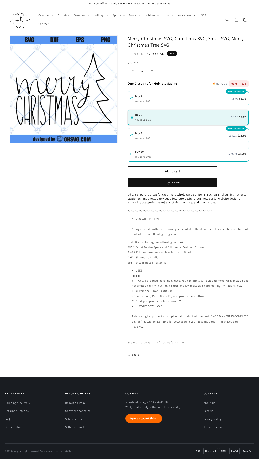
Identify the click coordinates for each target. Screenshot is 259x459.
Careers (208, 411)
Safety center (73, 419)
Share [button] (135, 354)
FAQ (7, 419)
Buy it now (172, 181)
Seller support (74, 427)
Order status (13, 427)
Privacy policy (212, 419)
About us (209, 403)
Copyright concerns (78, 411)
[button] (81, 15)
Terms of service (214, 427)
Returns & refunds (17, 411)
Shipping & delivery (17, 403)
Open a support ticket (144, 418)
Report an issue (75, 403)
